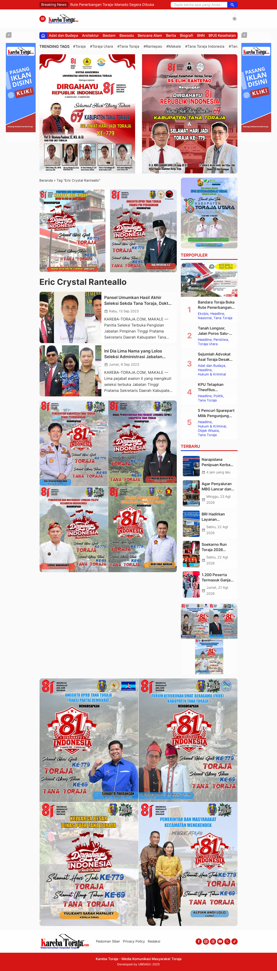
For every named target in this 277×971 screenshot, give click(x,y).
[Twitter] (227, 941)
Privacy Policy (134, 941)
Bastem (109, 35)
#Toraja (79, 46)
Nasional (205, 318)
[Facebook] (199, 941)
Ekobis (203, 313)
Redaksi (154, 941)
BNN (201, 35)
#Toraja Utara (101, 46)
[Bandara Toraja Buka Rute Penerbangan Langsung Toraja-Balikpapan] (209, 280)
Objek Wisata (208, 430)
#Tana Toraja (128, 46)
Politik (218, 396)
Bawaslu (126, 35)
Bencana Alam (150, 35)
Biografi (186, 35)
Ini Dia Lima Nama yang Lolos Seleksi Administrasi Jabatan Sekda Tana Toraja (133, 357)
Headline (217, 313)
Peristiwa (220, 339)
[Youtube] (220, 941)
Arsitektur (90, 35)
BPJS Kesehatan (222, 35)
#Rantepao (153, 46)
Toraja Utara (208, 344)
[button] (232, 5)
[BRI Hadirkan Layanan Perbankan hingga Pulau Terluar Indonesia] (191, 524)
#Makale (173, 46)
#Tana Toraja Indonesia (204, 46)
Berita (171, 35)
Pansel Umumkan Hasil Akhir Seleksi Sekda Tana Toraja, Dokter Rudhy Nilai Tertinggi (138, 303)
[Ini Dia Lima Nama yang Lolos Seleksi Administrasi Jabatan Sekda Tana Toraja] (70, 371)
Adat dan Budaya (63, 35)
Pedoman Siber (108, 941)
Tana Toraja (222, 318)
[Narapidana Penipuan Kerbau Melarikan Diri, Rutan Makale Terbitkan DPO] (191, 466)
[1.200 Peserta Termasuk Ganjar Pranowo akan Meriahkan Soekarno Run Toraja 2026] (191, 584)
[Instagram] (206, 941)
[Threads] (213, 941)
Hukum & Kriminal (212, 374)
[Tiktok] (234, 941)
